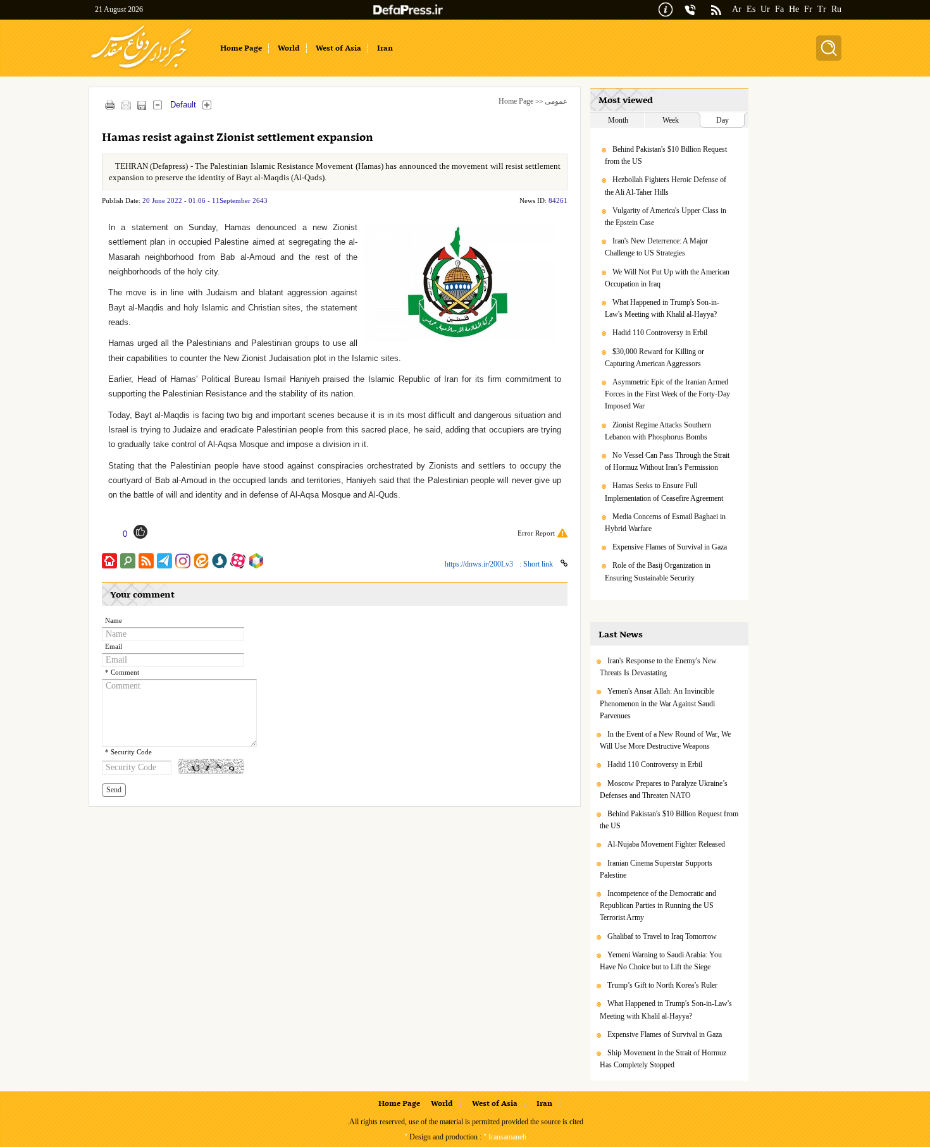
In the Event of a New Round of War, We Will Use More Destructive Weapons (665, 740)
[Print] (110, 105)
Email (113, 646)
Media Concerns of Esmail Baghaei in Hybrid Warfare (665, 522)
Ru (836, 9)
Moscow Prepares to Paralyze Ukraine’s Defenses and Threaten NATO (664, 789)
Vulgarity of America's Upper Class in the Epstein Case (665, 216)
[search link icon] (127, 560)
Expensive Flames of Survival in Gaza (669, 547)
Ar (736, 9)
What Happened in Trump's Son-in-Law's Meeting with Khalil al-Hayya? (662, 308)
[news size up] (206, 105)
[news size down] (157, 105)
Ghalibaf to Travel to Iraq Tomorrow (662, 936)
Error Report (536, 533)
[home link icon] (109, 560)
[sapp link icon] (219, 560)
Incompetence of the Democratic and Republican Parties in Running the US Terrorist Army (658, 905)
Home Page (516, 101)
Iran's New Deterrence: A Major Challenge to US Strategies (656, 246)
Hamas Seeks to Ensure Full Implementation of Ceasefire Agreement (664, 491)
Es (751, 9)
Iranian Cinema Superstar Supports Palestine (656, 869)
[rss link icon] (146, 560)
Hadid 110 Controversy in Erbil (659, 332)
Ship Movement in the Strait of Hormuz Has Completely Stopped (663, 1058)
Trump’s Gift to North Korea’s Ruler (662, 985)
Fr (808, 9)
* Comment (122, 672)
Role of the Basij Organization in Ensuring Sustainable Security (657, 571)
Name (113, 620)
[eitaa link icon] (201, 560)
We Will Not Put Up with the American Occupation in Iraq (667, 277)
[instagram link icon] (182, 560)
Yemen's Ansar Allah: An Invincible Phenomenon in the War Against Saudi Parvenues (657, 703)
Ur (765, 9)
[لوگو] (141, 70)
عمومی (556, 101)
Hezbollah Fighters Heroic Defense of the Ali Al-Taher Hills (665, 185)
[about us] (665, 8)
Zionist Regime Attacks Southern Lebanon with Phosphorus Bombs (658, 430)
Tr (821, 9)
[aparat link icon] (237, 560)
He (794, 9)
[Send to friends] (125, 105)
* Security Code (128, 752)
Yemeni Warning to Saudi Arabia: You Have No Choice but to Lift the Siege (661, 960)
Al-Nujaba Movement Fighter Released (666, 844)
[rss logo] (716, 11)
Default (183, 104)
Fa (779, 9)
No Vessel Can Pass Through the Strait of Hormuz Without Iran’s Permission (667, 461)
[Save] (141, 105)
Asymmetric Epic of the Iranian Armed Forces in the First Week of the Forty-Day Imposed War (667, 393)
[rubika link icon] (256, 560)
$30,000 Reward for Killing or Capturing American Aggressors (654, 357)
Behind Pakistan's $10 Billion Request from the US (666, 155)
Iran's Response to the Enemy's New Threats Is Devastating (658, 666)
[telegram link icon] (164, 560)
